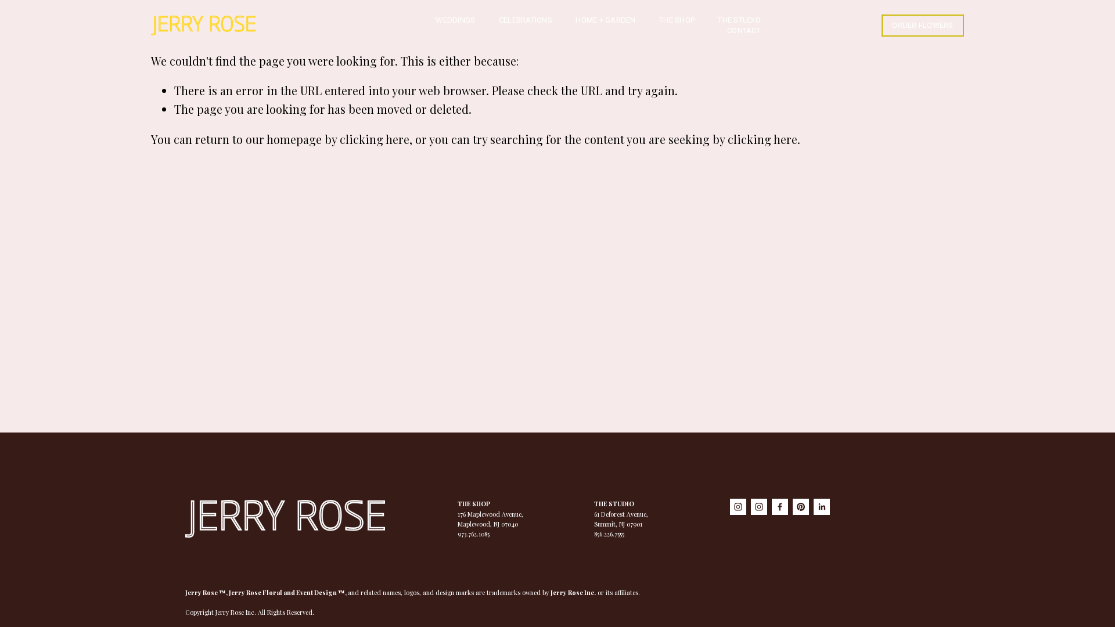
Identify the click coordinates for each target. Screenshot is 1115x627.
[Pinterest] (801, 507)
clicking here (374, 139)
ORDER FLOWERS (922, 25)
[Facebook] (780, 507)
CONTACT (744, 30)
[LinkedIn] (822, 507)
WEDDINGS (455, 20)
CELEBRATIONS (525, 20)
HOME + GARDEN (605, 20)
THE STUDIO (739, 20)
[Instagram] (738, 507)
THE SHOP (677, 20)
